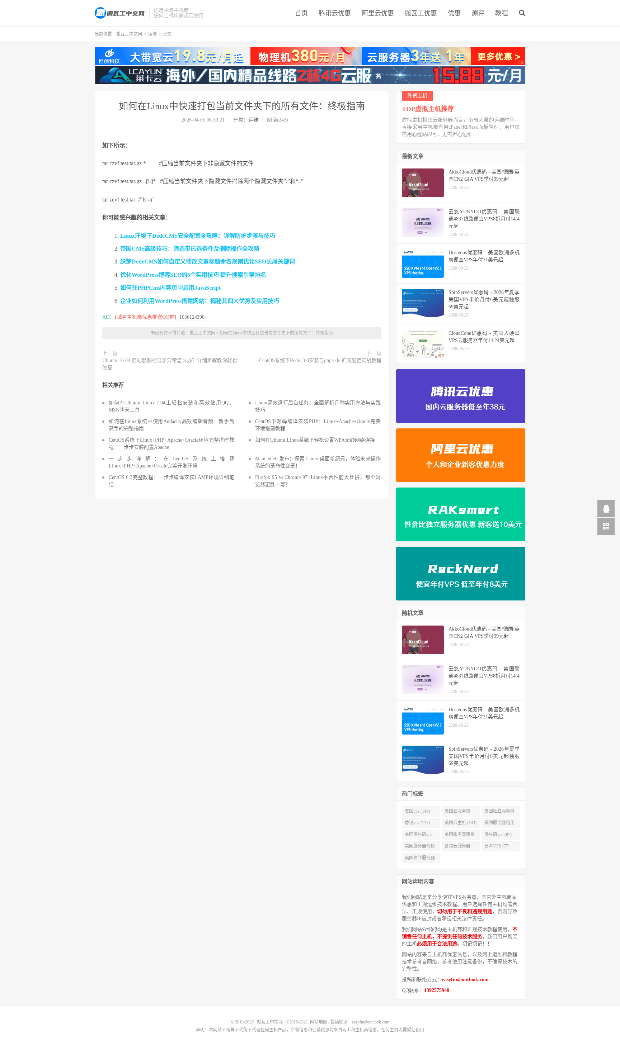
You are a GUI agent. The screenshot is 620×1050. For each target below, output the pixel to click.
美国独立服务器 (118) (499, 813)
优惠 (454, 13)
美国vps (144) (417, 811)
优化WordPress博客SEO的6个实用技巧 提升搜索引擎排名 (193, 275)
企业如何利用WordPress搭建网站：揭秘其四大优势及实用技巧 (199, 301)
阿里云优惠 (378, 13)
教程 (501, 13)
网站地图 (318, 1022)
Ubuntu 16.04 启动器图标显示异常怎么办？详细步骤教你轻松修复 (169, 364)
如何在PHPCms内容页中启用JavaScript (170, 288)
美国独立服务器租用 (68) (420, 859)
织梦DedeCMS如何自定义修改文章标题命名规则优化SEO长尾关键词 (207, 261)
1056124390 (192, 317)
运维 (152, 34)
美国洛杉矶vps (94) (418, 836)
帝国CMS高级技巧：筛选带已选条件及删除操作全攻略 (189, 249)
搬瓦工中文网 (120, 13)
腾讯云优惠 (335, 13)
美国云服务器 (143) (457, 813)
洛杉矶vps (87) (498, 834)
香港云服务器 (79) (457, 847)
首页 (301, 13)
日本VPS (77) (496, 846)
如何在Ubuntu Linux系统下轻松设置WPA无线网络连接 (315, 440)
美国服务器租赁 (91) (460, 836)
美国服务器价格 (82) (420, 847)
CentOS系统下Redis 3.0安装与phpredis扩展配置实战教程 (320, 360)
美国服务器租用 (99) (499, 824)
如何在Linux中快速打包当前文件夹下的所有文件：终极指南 (242, 106)
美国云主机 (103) (460, 822)
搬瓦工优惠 (421, 13)
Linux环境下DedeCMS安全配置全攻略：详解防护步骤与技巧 (197, 236)
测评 (477, 13)
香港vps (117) (417, 822)
